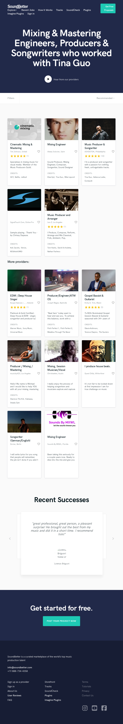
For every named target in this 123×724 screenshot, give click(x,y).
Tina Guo (59, 177)
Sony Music (27, 328)
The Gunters (104, 332)
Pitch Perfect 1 (53, 328)
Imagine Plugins (16, 13)
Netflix (17, 177)
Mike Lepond (69, 177)
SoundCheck (73, 10)
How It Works (45, 10)
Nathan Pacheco (53, 251)
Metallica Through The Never (58, 332)
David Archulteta (64, 248)
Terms (85, 682)
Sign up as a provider (18, 682)
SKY (12, 177)
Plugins (87, 10)
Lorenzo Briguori (61, 564)
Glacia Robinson (91, 328)
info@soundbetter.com (20, 667)
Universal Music (16, 332)
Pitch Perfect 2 (66, 328)
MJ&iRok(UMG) (16, 251)
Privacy (85, 691)
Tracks (59, 10)
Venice (23, 248)
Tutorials (86, 686)
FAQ (10, 700)
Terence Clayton (91, 332)
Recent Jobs (27, 10)
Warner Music (15, 328)
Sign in (30, 13)
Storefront (50, 682)
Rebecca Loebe (99, 177)
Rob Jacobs (15, 248)
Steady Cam (15, 403)
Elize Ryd (50, 177)
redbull (24, 177)
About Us (12, 691)
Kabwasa (28, 399)
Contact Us (87, 695)
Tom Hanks (51, 248)
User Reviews (14, 695)
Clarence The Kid (17, 399)
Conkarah (88, 181)
